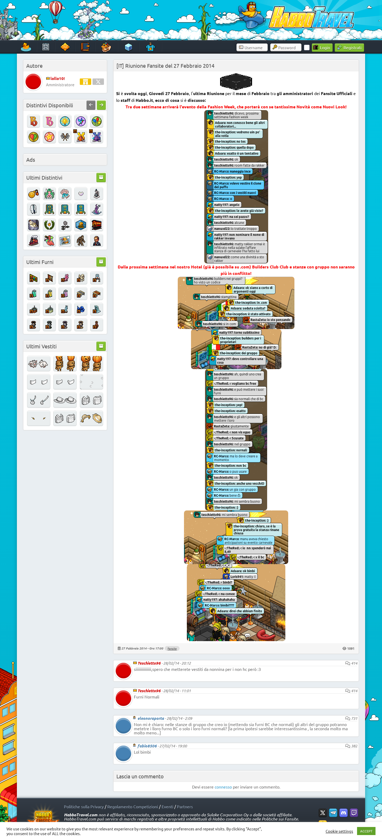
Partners (185, 806)
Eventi (167, 806)
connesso (223, 786)
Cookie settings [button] (339, 831)
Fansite (172, 648)
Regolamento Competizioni (132, 806)
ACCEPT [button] (366, 831)
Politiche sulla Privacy (84, 806)
